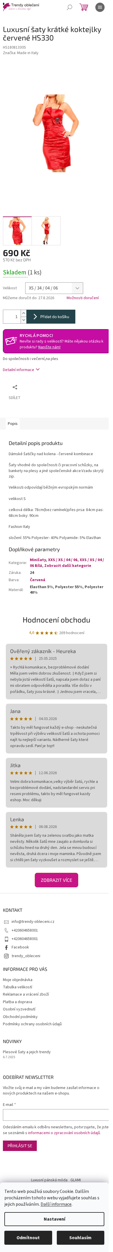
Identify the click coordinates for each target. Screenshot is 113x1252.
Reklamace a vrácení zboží (26, 994)
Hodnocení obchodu (56, 619)
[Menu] (100, 7)
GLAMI (75, 1180)
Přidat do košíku (54, 316)
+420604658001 (25, 930)
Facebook (20, 947)
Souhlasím (80, 1238)
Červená (37, 580)
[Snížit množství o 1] (23, 320)
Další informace (56, 1204)
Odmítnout (28, 1238)
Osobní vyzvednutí (19, 1009)
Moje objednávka (17, 980)
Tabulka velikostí (17, 987)
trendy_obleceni (26, 956)
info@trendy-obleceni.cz (33, 922)
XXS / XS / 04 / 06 (62, 560)
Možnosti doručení (83, 298)
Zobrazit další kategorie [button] (67, 566)
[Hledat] (69, 7)
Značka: (21, 53)
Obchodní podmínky (20, 1017)
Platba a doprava (17, 1002)
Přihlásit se (20, 1145)
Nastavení (54, 1219)
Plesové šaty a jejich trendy (27, 1052)
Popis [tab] (13, 424)
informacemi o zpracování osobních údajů (64, 1133)
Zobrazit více (56, 880)
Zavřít (51, 387)
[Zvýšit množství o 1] (23, 313)
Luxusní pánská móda (49, 1180)
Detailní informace (18, 370)
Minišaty (38, 560)
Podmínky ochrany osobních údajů (32, 1024)
